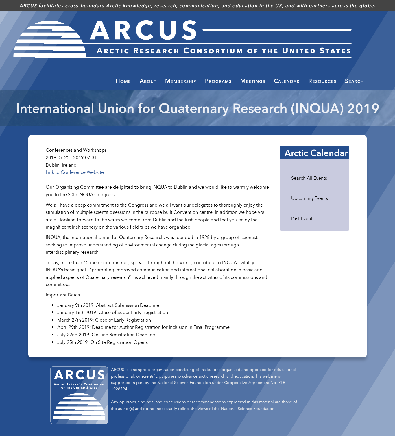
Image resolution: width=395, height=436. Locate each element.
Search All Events (309, 178)
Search (354, 81)
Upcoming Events (309, 198)
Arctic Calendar (316, 152)
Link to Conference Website (75, 172)
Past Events (302, 218)
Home (123, 81)
